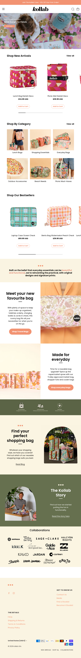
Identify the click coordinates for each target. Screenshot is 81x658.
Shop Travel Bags (20, 331)
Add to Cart (23, 106)
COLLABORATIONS (66, 650)
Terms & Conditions (16, 624)
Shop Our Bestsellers (20, 195)
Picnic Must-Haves (63, 181)
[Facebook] (9, 593)
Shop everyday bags (60, 387)
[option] (40, 31)
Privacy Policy (14, 627)
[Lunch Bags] (17, 139)
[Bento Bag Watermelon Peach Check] (57, 217)
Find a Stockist (63, 601)
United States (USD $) (16, 641)
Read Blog (20, 464)
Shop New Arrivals (19, 56)
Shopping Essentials (40, 152)
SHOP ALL (55, 650)
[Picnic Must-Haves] (63, 168)
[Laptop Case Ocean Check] (23, 217)
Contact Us (62, 594)
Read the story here (60, 516)
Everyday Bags (63, 152)
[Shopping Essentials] (40, 139)
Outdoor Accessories (17, 181)
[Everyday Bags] (63, 139)
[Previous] (3, 31)
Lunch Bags (17, 152)
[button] (12, 81)
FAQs (10, 617)
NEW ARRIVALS (46, 650)
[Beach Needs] (40, 168)
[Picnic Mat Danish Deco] (57, 77)
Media (59, 598)
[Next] (78, 31)
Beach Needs (40, 181)
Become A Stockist (65, 605)
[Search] (73, 9)
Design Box (12, 648)
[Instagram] (14, 593)
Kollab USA (17, 646)
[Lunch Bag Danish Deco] (23, 77)
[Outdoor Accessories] (17, 168)
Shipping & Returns (16, 620)
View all (70, 55)
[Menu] (3, 9)
